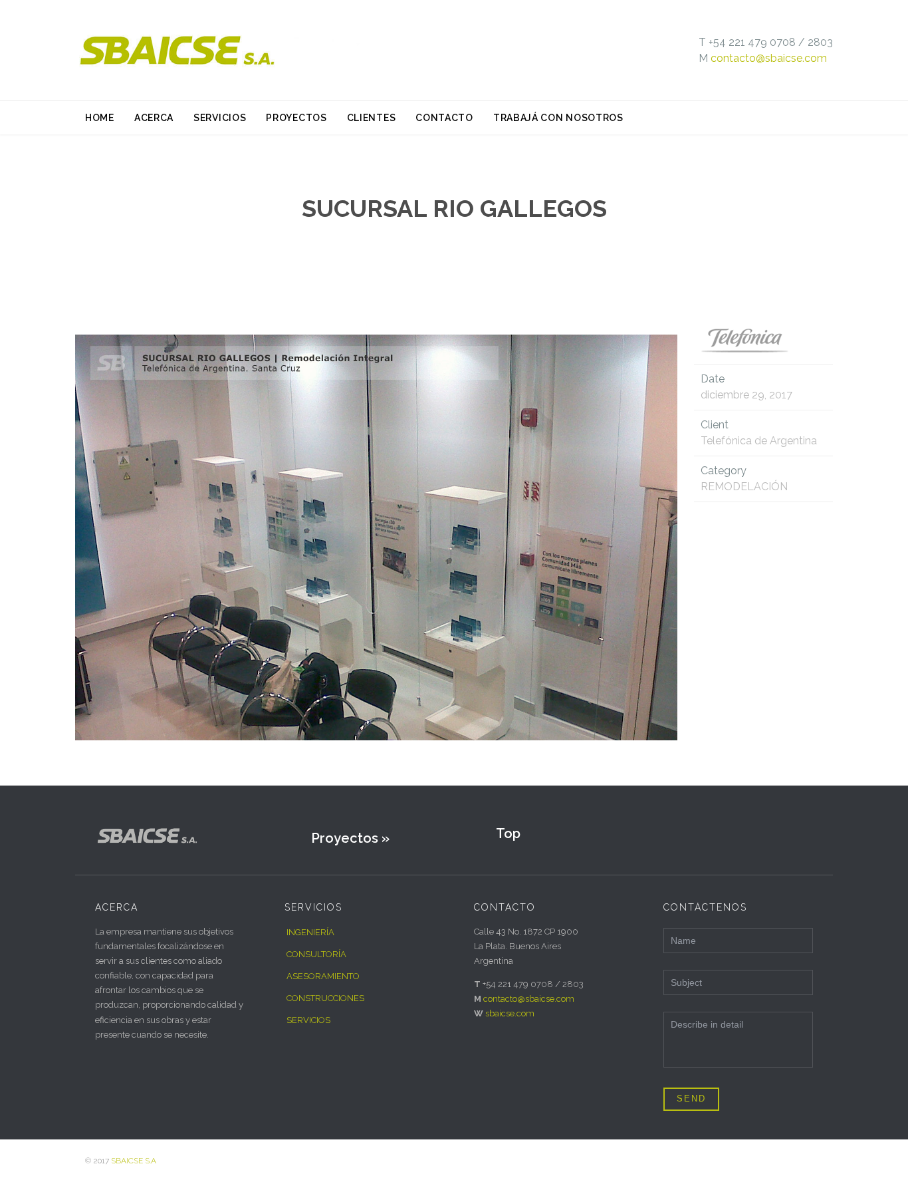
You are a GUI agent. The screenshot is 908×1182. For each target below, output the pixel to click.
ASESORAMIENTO (323, 976)
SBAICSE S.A (133, 1160)
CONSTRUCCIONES (325, 998)
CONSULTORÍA (316, 954)
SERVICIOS (308, 1020)
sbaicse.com (509, 1013)
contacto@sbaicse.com (769, 58)
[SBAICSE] (224, 50)
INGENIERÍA (310, 932)
